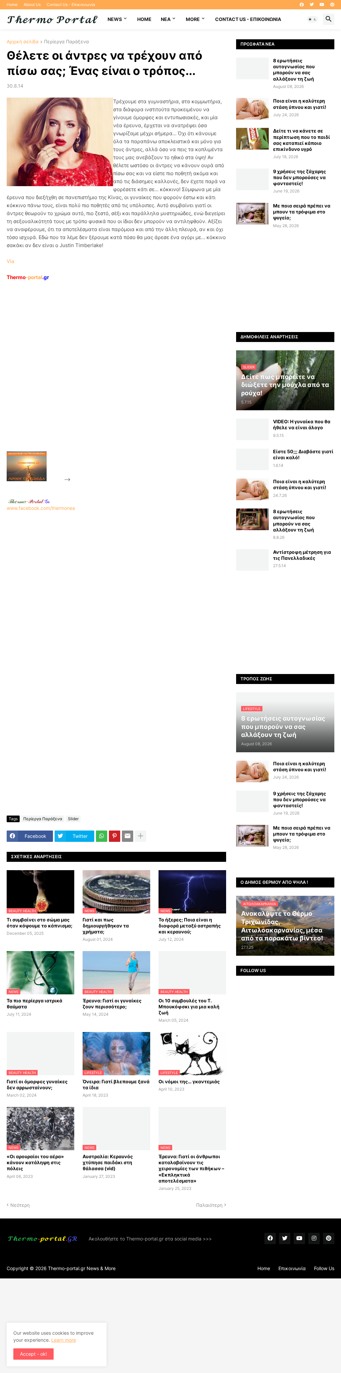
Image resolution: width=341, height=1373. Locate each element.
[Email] (127, 836)
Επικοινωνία (292, 1268)
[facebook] (302, 4)
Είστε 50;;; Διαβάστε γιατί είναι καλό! (303, 454)
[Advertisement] (122, 381)
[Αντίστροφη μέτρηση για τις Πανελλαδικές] (252, 560)
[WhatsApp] (101, 836)
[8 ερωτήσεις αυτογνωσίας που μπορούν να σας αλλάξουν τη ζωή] (252, 68)
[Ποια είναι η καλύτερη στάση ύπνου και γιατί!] (252, 109)
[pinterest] (332, 4)
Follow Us (324, 1268)
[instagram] (314, 1238)
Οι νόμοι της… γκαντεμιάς (189, 1081)
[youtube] (322, 4)
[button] (312, 19)
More (193, 19)
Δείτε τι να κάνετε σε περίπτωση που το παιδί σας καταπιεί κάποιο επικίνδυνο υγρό (301, 140)
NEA (165, 19)
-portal (28, 277)
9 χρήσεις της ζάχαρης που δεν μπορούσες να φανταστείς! (299, 177)
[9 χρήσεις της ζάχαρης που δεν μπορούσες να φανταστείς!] (252, 179)
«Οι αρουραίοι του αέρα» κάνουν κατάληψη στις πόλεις (35, 1162)
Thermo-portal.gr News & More (82, 1268)
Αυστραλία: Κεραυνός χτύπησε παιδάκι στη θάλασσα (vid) (108, 1162)
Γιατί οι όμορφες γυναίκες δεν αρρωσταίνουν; (37, 1084)
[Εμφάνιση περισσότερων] (140, 836)
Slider (73, 818)
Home (12, 4)
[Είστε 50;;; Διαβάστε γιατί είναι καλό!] (252, 459)
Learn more (63, 1340)
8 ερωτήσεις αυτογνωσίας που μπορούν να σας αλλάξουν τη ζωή (294, 70)
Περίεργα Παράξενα (66, 41)
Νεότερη (20, 1205)
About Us (32, 4)
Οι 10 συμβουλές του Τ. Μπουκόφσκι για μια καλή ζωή (189, 1006)
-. (29, 501)
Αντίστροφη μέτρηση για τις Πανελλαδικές (302, 555)
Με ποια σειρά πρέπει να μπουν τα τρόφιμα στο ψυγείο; (301, 211)
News (115, 19)
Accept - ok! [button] (33, 1354)
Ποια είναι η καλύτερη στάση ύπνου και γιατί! (299, 104)
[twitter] (312, 4)
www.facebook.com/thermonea (41, 508)
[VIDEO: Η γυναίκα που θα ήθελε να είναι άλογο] (252, 429)
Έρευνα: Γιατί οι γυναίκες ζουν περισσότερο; (112, 1003)
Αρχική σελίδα (23, 41)
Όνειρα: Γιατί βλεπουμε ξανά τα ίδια (116, 1084)
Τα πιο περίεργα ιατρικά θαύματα (34, 1003)
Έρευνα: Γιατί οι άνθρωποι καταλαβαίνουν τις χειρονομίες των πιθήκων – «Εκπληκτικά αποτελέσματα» (191, 1169)
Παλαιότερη (209, 1205)
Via (10, 261)
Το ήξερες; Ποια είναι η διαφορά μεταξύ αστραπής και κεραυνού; (190, 925)
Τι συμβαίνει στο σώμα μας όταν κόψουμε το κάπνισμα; (39, 922)
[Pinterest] (114, 836)
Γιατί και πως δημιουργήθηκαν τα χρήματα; (106, 925)
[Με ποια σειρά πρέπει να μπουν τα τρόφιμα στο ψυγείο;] (252, 213)
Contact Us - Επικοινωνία (71, 4)
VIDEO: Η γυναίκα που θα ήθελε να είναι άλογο (301, 424)
